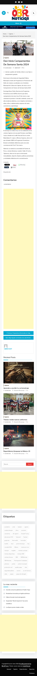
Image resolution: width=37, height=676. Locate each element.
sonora (18, 570)
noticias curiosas (22, 550)
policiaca (6, 564)
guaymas (6, 540)
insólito (6, 543)
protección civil (8, 567)
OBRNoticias (24, 557)
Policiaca (31, 673)
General (9, 669)
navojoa (6, 550)
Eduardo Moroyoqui (19, 390)
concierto (23, 530)
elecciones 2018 (8, 537)
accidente (7, 527)
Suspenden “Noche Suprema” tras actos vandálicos (17, 602)
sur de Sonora (27, 570)
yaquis (12, 574)
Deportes (31, 669)
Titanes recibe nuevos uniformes (15, 420)
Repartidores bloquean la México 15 (16, 451)
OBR (16, 557)
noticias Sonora (8, 557)
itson (12, 543)
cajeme (26, 527)
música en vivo (25, 547)
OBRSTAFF (17, 68)
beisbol (20, 527)
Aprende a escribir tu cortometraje (16, 388)
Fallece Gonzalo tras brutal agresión (15, 597)
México (16, 547)
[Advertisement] (18, 259)
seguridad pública (9, 570)
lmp (28, 543)
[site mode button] (33, 12)
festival (25, 537)
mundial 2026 (8, 547)
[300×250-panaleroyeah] (18, 118)
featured (18, 537)
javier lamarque (20, 543)
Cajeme (6, 58)
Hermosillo (15, 540)
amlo (13, 527)
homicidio (23, 540)
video (5, 574)
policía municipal (22, 564)
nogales (13, 550)
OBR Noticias (7, 560)
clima (16, 530)
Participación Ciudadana (20, 560)
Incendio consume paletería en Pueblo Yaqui (18, 590)
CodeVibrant (26, 666)
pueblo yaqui (18, 567)
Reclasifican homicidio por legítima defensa (18, 593)
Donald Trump (25, 533)
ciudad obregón (8, 530)
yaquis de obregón (21, 574)
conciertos (7, 533)
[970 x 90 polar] (18, 27)
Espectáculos (23, 669)
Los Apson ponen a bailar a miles (15, 607)
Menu (17, 23)
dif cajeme (15, 533)
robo (26, 567)
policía (13, 564)
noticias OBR (20, 554)
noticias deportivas (9, 554)
